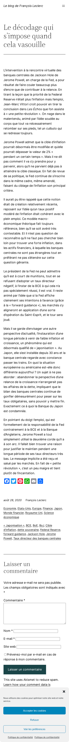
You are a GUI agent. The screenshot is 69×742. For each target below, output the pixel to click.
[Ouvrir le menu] (63, 6)
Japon (58, 508)
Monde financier (14, 512)
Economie (10, 508)
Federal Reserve (50, 529)
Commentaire (14, 600)
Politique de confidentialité (20, 737)
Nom (8, 630)
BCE (28, 525)
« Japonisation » (14, 525)
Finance (48, 508)
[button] (64, 691)
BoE (35, 525)
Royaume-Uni (33, 512)
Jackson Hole (36, 534)
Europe (36, 508)
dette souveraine (28, 529)
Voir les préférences (34, 729)
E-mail (9, 638)
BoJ (41, 525)
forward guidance (15, 534)
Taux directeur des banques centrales (37, 538)
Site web (10, 646)
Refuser (34, 719)
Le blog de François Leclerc (23, 6)
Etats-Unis (24, 508)
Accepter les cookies (34, 710)
